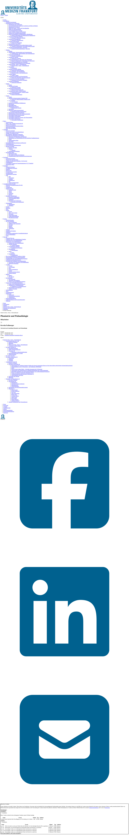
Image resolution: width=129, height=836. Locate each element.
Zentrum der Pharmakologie (14, 39)
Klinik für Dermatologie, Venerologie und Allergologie (20, 59)
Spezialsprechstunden (13, 348)
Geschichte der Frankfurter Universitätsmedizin (16, 261)
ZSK (7, 175)
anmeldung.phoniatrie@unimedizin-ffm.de (14, 335)
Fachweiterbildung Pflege (14, 198)
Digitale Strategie (12, 273)
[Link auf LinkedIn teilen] (64, 675)
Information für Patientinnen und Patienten (15, 135)
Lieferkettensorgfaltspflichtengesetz (13, 259)
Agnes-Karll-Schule (13, 215)
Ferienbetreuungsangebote (14, 296)
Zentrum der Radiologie (14, 81)
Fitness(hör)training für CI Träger (16, 353)
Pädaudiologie (14, 382)
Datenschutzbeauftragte (11, 298)
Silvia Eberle (14, 398)
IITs (9, 181)
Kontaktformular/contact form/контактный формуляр (20, 156)
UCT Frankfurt (12, 100)
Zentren (7, 95)
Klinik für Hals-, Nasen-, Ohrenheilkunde (17, 64)
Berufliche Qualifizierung (11, 196)
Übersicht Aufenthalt (10, 130)
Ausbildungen (9, 187)
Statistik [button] (2, 820)
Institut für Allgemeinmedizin (15, 29)
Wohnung (11, 227)
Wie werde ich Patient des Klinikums (16, 154)
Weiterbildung (9, 203)
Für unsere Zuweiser (10, 355)
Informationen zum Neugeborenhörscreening (18, 387)
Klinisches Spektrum (13, 342)
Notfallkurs (11, 205)
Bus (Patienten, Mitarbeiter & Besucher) (14, 134)
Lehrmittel (11, 360)
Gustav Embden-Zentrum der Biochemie (17, 31)
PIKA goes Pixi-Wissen (11, 128)
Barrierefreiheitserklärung (8, 411)
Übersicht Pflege (9, 122)
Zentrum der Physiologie (14, 41)
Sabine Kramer (14, 389)
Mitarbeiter (5, 309)
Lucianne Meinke (15, 396)
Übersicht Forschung (10, 167)
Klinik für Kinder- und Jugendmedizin (17, 71)
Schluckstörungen (15, 386)
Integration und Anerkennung (15, 200)
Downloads (11, 141)
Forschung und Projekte (14, 364)
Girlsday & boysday (13, 288)
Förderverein (8, 293)
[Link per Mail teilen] (64, 803)
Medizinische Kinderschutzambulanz (16, 112)
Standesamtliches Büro (13, 140)
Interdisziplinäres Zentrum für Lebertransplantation (19, 113)
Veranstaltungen (9, 290)
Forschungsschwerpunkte (11, 171)
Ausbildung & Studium (11, 231)
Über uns (8, 186)
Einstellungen (3, 810)
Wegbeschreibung (12, 354)
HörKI (12, 368)
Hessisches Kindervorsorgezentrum (16, 110)
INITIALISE (8, 170)
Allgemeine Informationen (14, 280)
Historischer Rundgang (13, 263)
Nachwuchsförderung (13, 269)
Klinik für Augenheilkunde (14, 54)
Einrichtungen (6, 304)
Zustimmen (4, 812)
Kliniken (8, 50)
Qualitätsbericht (9, 162)
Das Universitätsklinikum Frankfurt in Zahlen (15, 256)
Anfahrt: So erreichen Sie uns (12, 133)
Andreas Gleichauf (15, 400)
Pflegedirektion (12, 249)
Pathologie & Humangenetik (15, 88)
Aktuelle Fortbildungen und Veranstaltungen (18, 402)
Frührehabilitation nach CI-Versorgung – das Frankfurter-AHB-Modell (26, 366)
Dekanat (10, 194)
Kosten (10, 139)
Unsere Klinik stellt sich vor (12, 341)
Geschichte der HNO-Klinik (15, 346)
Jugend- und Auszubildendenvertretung (17, 281)
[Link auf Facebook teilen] (64, 547)
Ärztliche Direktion (13, 244)
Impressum (5, 412)
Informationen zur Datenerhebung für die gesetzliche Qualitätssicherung (24, 138)
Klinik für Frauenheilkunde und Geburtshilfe (18, 62)
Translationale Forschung (11, 174)
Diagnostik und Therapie (14, 376)
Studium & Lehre (9, 188)
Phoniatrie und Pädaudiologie (9, 308)
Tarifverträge (11, 228)
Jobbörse (8, 229)
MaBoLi (8, 274)
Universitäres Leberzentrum (14, 116)
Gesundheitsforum (10, 292)
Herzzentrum (11, 66)
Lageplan (5, 406)
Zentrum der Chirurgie (13, 57)
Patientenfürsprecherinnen (14, 151)
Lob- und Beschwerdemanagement (13, 145)
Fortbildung (11, 199)
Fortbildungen (12, 180)
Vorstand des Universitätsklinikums (13, 241)
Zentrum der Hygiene (13, 86)
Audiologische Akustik (11, 361)
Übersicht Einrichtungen (11, 22)
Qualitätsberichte (6, 407)
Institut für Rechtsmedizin (14, 93)
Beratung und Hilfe (10, 146)
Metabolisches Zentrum (14, 106)
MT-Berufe (11, 214)
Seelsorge (11, 148)
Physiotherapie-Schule (13, 217)
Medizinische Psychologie (14, 27)
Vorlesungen (11, 358)
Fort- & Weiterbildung (10, 234)
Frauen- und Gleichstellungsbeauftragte (14, 282)
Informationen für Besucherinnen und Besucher (16, 142)
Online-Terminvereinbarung (14, 349)
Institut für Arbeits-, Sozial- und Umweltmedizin (19, 28)
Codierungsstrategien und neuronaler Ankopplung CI (22, 374)
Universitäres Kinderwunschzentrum (16, 115)
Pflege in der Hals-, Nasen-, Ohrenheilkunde (18, 344)
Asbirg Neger (14, 397)
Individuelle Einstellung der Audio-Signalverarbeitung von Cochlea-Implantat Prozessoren (30, 371)
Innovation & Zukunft (10, 127)
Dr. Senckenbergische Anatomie (15, 30)
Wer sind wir (11, 276)
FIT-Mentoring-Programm (11, 168)
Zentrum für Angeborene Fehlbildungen (17, 103)
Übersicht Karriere (10, 220)
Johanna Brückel (14, 399)
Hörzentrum (11, 109)
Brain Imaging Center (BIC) (15, 44)
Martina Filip (14, 394)
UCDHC (8, 264)
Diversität (11, 224)
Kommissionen (12, 253)
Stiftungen (8, 300)
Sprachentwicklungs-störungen (17, 383)
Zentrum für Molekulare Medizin (16, 36)
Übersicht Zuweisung (10, 158)
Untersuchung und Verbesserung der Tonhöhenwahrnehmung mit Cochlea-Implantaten (29, 370)
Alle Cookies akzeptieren (15, 833)
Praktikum (8, 232)
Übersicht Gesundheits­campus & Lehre (14, 185)
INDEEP (8, 169)
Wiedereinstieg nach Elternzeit (15, 287)
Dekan (10, 251)
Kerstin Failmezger (15, 391)
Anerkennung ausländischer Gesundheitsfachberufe (17, 233)
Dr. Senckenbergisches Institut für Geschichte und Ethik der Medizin (23, 25)
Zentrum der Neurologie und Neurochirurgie (18, 76)
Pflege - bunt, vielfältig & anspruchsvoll (14, 123)
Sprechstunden (12, 381)
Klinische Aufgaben (13, 363)
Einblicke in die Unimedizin (14, 223)
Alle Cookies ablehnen (5, 833)
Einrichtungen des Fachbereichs (12, 23)
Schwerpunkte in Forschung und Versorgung (15, 257)
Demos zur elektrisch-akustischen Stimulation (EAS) (22, 372)
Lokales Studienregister (14, 182)
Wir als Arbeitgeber (10, 221)
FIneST (10, 191)
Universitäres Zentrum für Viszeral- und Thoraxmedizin (20, 117)
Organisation (11, 177)
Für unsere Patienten (10, 347)
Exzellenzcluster (9, 173)
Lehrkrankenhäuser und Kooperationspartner (15, 299)
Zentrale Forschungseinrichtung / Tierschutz (18, 47)
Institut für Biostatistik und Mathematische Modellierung (20, 34)
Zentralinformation (10, 144)
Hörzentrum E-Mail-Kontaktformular (19, 352)
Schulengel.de (12, 297)
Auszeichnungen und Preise (17, 375)
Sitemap (5, 409)
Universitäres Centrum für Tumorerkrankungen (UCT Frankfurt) (19, 163)
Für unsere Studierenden (11, 357)
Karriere (10, 270)
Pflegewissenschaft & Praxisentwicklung (14, 126)
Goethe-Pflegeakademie (14, 216)
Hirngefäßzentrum (12, 105)
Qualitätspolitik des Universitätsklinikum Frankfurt (16, 258)
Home (4, 303)
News (7, 209)
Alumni (10, 192)
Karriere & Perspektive (11, 124)
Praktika (7, 206)
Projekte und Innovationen (14, 272)
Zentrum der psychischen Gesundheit (16, 78)
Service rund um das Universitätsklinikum (15, 132)
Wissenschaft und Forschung (12, 159)
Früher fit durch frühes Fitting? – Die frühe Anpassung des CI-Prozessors (26, 369)
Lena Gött (13, 392)
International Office (10, 152)
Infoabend (8, 208)
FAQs (7, 235)
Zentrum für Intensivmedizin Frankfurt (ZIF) (18, 98)
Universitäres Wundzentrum (14, 118)
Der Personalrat (9, 278)
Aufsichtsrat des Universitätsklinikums (14, 240)
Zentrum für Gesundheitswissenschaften (17, 33)
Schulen (7, 210)
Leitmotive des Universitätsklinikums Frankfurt (16, 239)
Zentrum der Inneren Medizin (15, 69)
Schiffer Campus (12, 74)
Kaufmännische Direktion (14, 246)
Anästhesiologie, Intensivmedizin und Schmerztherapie (20, 52)
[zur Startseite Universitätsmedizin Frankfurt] (19, 14)
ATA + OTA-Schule (13, 212)
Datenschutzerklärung (7, 410)
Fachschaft (11, 193)
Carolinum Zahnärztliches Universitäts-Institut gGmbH (20, 45)
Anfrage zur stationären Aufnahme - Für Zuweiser (16, 161)
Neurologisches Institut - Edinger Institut (17, 91)
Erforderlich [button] (3, 811)
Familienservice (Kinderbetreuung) (16, 285)
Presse (4, 404)
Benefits (10, 226)
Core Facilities (12, 267)
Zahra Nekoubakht (15, 393)
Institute (7, 83)
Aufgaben (11, 179)
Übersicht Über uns (10, 238)
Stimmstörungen (14, 385)
